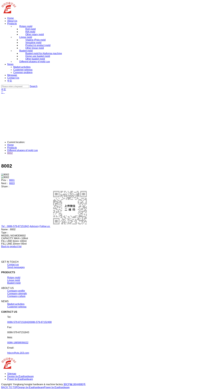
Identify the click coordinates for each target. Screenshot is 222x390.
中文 (9, 80)
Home (10, 18)
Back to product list (11, 246)
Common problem (22, 72)
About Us (12, 21)
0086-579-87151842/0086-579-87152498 (29, 322)
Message (12, 75)
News (10, 64)
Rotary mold (13, 277)
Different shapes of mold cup (22, 150)
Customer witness (22, 69)
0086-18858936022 (17, 342)
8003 (12, 183)
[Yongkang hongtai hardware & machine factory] (8, 13)
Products (12, 23)
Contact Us (13, 78)
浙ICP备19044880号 (74, 384)
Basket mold (14, 283)
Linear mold (13, 280)
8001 (12, 180)
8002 (10, 153)
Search (33, 86)
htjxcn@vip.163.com (18, 353)
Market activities (22, 67)
